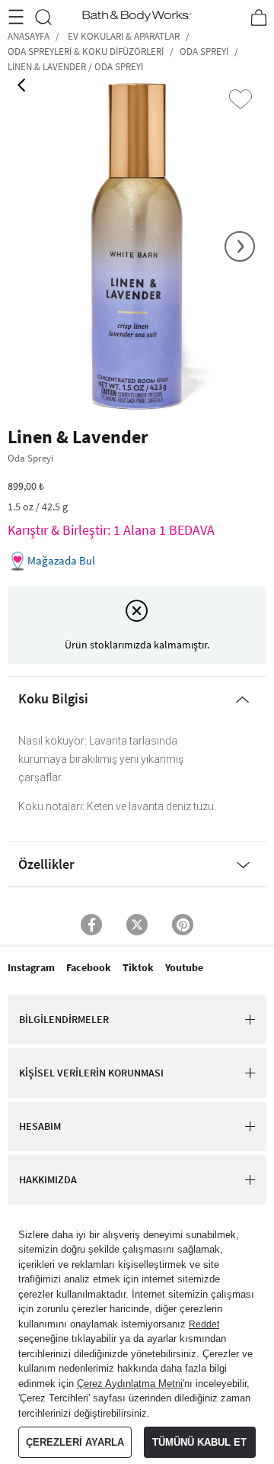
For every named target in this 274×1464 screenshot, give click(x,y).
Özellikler (46, 864)
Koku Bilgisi (53, 698)
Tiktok (138, 967)
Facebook (88, 967)
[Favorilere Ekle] (240, 99)
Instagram (31, 967)
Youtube (184, 967)
